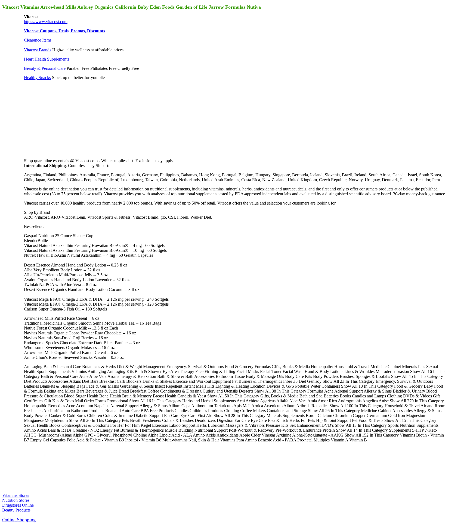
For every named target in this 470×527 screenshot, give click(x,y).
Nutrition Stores (15, 500)
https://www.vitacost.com (45, 21)
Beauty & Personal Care (45, 68)
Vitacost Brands (37, 50)
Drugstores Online (18, 505)
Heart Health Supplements (46, 59)
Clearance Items (37, 40)
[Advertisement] (65, 118)
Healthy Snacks (37, 77)
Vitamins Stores (15, 495)
